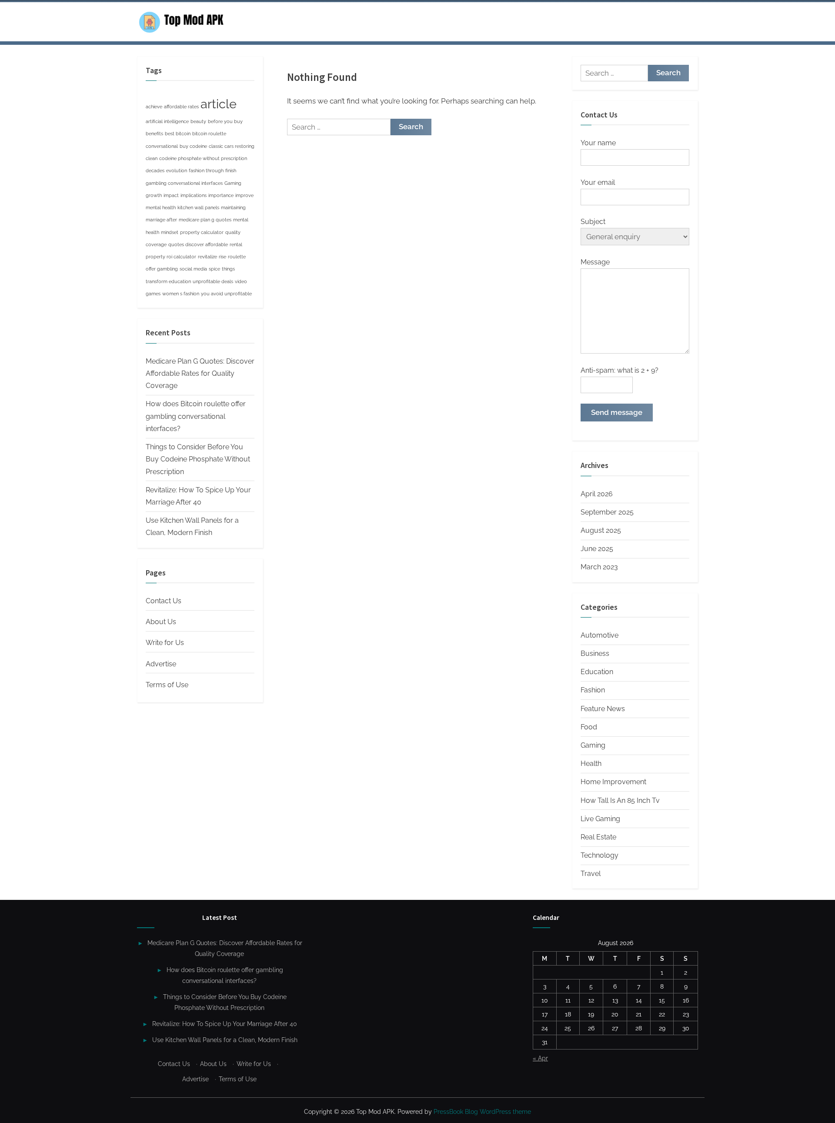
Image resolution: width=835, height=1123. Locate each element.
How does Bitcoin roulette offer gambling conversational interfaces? (196, 416)
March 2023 (599, 567)
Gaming (232, 183)
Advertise (161, 664)
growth (154, 195)
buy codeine (193, 146)
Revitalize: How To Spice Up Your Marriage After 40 (224, 1023)
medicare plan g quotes (205, 219)
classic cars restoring (231, 146)
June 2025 (597, 549)
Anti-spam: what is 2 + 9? (619, 370)
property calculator (202, 232)
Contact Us (163, 601)
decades (155, 170)
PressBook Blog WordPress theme (482, 1111)
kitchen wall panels (198, 207)
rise (222, 256)
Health (591, 763)
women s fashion (180, 293)
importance (221, 195)
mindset (169, 232)
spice (214, 268)
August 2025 (601, 530)
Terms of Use (167, 685)
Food (589, 727)
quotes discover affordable (198, 244)
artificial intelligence (167, 121)
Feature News (603, 709)
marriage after (161, 219)
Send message (616, 412)
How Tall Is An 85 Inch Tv (620, 800)
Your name (598, 143)
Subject (593, 221)
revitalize (207, 256)
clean (151, 158)
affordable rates (181, 106)
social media (193, 268)
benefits (154, 133)
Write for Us (165, 642)
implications (193, 195)
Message (595, 262)
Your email (598, 182)
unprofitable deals (213, 281)
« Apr (540, 1058)
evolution (176, 170)
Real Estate (598, 837)
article (218, 103)
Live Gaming (600, 819)
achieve (154, 106)
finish (230, 170)
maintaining (233, 207)
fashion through (206, 170)
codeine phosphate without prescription (203, 158)
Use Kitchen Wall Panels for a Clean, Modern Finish (224, 1039)
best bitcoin (177, 133)
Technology (599, 855)
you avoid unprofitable (226, 293)
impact (171, 195)
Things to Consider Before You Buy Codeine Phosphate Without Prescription (198, 459)
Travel (591, 873)
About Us (161, 622)
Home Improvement (613, 782)
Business (595, 653)
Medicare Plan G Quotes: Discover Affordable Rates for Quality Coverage (200, 373)
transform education (168, 281)
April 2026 (597, 494)
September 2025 (607, 512)
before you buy (225, 121)
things (228, 268)
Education (597, 672)
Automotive (599, 635)
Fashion (593, 690)
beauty (198, 121)
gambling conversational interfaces (184, 183)
